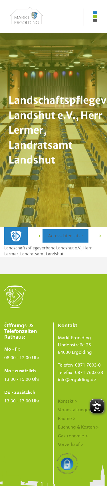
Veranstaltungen (74, 409)
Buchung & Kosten (76, 427)
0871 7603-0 (88, 365)
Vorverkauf (69, 444)
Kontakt (66, 401)
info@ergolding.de (77, 379)
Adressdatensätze (65, 235)
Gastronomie (71, 436)
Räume (65, 418)
